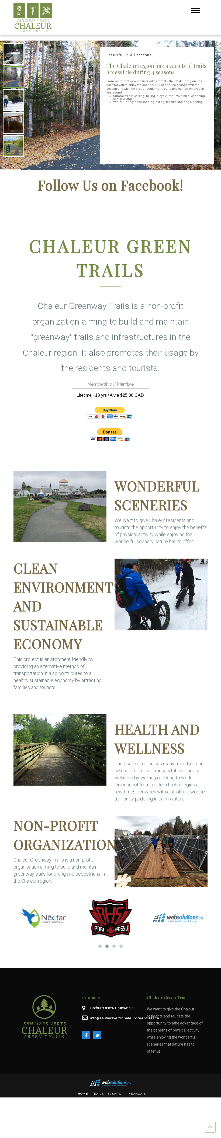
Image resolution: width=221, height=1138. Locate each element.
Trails (98, 1094)
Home (83, 1094)
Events (114, 1094)
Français (137, 1094)
